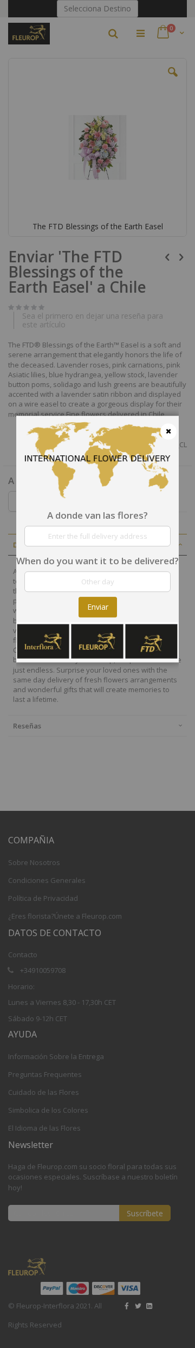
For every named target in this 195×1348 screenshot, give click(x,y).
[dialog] (97, 674)
